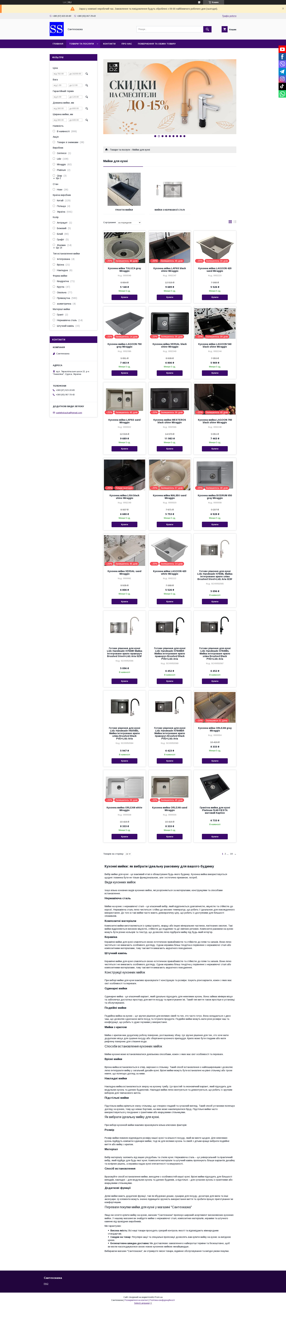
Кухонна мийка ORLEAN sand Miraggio (169, 809)
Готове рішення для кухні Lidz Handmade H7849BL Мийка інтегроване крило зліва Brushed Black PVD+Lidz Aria (215, 653)
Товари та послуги (81, 44)
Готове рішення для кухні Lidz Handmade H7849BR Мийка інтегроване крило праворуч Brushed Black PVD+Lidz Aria (169, 653)
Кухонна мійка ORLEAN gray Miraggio (215, 729)
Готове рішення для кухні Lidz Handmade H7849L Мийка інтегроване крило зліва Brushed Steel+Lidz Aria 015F (214, 575)
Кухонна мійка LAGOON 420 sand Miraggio (214, 269)
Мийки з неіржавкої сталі (170, 210)
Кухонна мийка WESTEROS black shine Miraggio (169, 421)
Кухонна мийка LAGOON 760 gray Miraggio (125, 345)
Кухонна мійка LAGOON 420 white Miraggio (169, 572)
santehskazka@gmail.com (69, 412)
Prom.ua (159, 1297)
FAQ (46, 1283)
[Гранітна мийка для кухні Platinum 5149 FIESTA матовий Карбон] (215, 786)
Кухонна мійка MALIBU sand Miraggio (169, 496)
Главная (58, 44)
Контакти (109, 44)
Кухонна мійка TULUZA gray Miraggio (124, 269)
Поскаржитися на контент (136, 1300)
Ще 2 (58, 178)
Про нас (126, 44)
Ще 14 (59, 247)
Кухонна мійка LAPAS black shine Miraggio (169, 269)
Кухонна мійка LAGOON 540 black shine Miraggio (214, 345)
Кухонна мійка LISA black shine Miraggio (124, 496)
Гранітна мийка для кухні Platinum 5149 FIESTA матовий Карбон (215, 810)
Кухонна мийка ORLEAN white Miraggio (124, 809)
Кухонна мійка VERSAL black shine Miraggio (170, 345)
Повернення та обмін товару (157, 44)
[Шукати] (207, 29)
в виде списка (234, 222)
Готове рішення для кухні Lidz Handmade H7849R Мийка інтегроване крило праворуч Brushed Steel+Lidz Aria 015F (124, 652)
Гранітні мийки (124, 210)
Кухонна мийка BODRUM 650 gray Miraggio (215, 496)
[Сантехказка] (57, 35)
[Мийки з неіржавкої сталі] (170, 189)
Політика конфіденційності (162, 1300)
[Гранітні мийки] (124, 189)
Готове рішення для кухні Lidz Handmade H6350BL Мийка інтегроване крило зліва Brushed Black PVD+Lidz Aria (124, 733)
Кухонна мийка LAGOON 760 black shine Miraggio (215, 421)
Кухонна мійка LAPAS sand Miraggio (124, 421)
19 (231, 854)
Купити (124, 297)
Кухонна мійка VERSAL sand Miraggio (124, 572)
